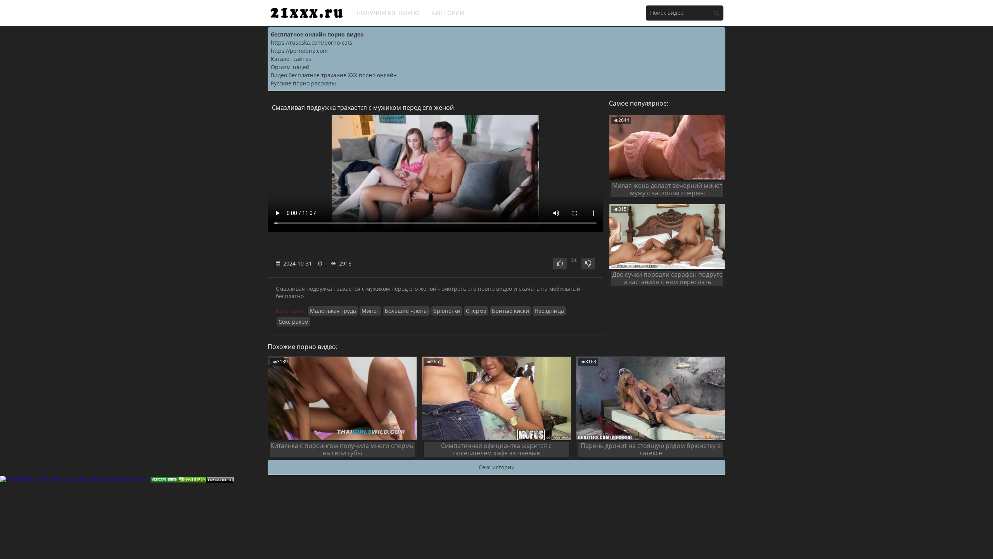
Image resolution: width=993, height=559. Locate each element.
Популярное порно (388, 13)
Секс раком (293, 321)
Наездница (549, 310)
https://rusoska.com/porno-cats (311, 42)
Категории (447, 13)
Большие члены (406, 310)
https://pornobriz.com (299, 50)
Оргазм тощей (290, 67)
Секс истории (497, 467)
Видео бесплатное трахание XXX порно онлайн (334, 75)
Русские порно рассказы (303, 83)
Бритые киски (510, 310)
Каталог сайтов (291, 58)
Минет (370, 310)
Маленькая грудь (333, 310)
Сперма (476, 310)
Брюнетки (446, 310)
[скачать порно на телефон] (220, 479)
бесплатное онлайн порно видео (317, 34)
